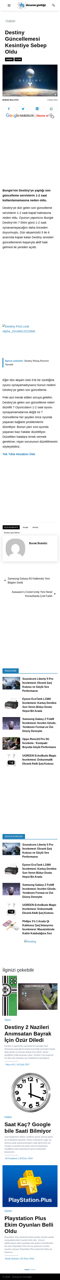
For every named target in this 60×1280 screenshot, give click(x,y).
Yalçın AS (10, 1064)
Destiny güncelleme (12, 533)
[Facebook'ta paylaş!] (9, 108)
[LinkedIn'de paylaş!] (37, 108)
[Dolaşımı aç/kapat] (9, 5)
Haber (11, 21)
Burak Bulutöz (10, 100)
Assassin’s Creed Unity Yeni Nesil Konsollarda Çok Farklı (32, 594)
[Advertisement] (30, 157)
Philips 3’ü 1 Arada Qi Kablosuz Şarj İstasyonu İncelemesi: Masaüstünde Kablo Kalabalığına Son (38, 927)
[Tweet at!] (23, 108)
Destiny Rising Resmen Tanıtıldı (27, 362)
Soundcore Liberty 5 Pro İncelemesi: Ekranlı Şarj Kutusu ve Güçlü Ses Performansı (37, 685)
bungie (25, 527)
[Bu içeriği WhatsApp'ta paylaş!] (51, 108)
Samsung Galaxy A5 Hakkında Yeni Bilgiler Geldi (29, 580)
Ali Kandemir (11, 1158)
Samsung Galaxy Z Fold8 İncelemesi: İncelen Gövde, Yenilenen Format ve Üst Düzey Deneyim (39, 725)
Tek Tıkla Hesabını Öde (18, 454)
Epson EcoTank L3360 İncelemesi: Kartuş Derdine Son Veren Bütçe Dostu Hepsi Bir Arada (39, 705)
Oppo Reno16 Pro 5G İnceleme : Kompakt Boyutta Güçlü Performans (39, 743)
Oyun (18, 59)
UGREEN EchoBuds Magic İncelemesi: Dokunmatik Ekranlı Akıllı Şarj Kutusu (39, 759)
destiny (35, 527)
